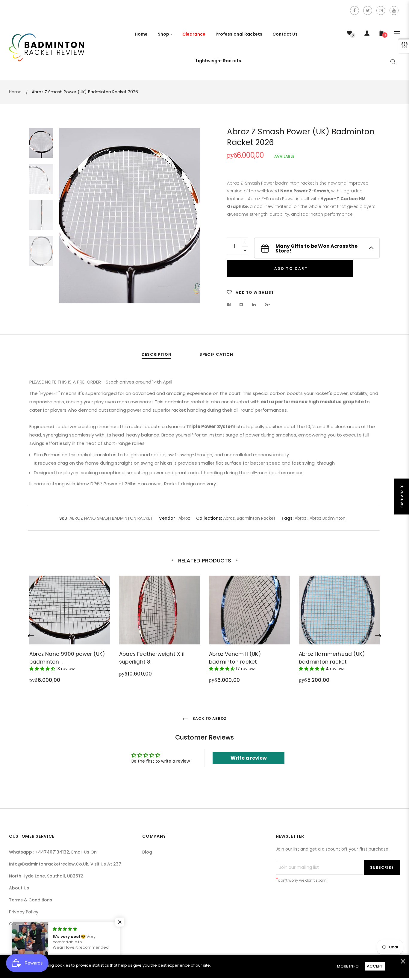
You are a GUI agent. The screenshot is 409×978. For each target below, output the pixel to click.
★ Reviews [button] (402, 496)
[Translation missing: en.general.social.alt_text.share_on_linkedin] (254, 305)
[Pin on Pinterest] (267, 305)
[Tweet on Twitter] (241, 305)
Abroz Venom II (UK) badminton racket (235, 657)
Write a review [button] (249, 758)
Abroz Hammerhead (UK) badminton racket (332, 657)
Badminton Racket (256, 518)
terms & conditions (30, 900)
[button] (119, 922)
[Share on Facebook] (230, 305)
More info (348, 966)
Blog (147, 852)
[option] (129, 215)
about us (19, 888)
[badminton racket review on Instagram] (380, 10)
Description (156, 354)
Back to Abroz (209, 718)
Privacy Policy (23, 912)
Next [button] (191, 216)
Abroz (184, 518)
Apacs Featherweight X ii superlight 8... (151, 657)
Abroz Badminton (328, 518)
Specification (216, 354)
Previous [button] (68, 216)
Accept (375, 966)
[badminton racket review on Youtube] (394, 10)
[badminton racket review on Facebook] (354, 10)
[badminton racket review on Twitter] (367, 10)
